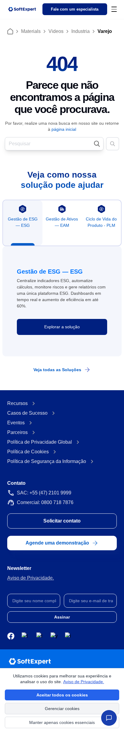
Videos (56, 31)
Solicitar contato (62, 520)
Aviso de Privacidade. (30, 577)
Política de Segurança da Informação (46, 461)
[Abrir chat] (109, 718)
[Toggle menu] (114, 9)
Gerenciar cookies (62, 708)
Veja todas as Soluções (57, 369)
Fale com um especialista (74, 9)
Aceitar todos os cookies (62, 695)
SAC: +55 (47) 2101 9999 (44, 492)
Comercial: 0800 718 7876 (45, 502)
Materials (31, 31)
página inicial (63, 129)
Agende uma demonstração (57, 542)
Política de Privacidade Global (39, 442)
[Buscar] (112, 143)
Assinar (62, 617)
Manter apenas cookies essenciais (62, 722)
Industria (80, 31)
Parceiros (17, 432)
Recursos (17, 403)
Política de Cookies (28, 451)
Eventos (16, 422)
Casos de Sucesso (27, 413)
